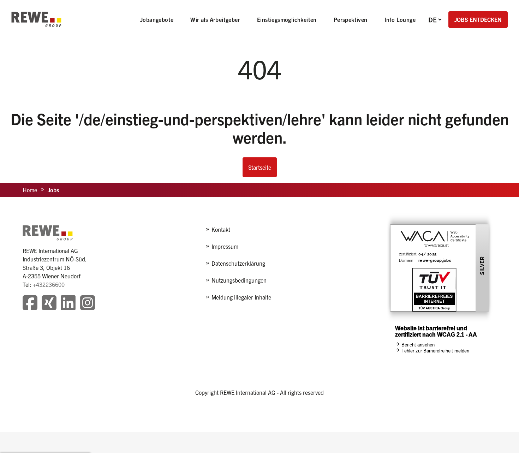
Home (30, 189)
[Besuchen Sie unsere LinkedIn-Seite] (68, 303)
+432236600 (49, 284)
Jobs (53, 189)
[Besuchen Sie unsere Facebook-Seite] (30, 303)
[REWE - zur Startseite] (36, 19)
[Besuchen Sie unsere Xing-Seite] (49, 303)
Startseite (259, 167)
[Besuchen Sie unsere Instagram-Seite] (87, 303)
